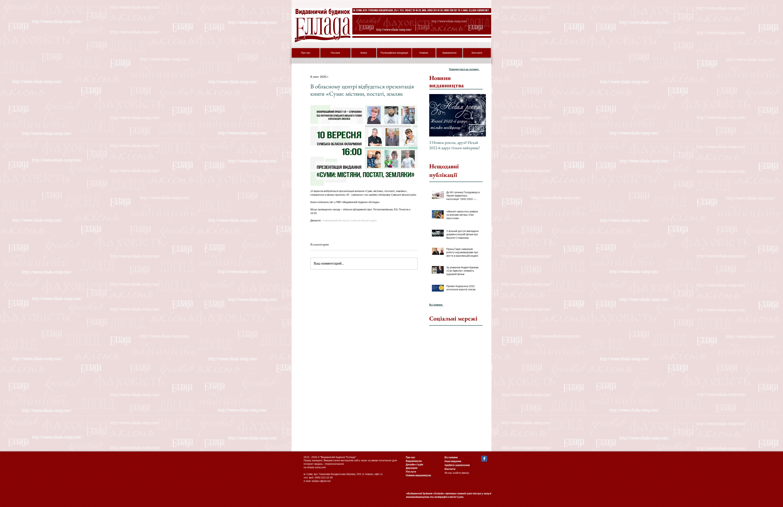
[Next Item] (479, 115)
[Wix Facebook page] (484, 459)
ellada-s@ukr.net (321, 481)
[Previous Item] (436, 115)
